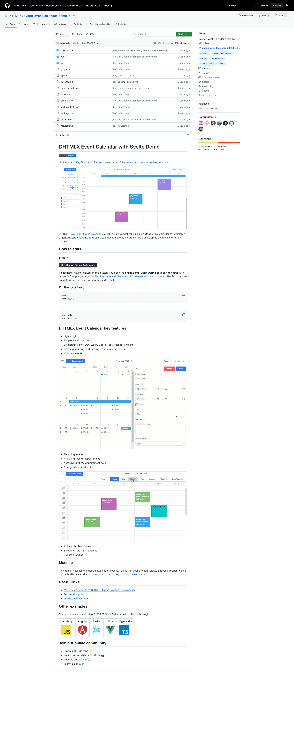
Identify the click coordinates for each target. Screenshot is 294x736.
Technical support (74, 594)
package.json (67, 113)
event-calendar (207, 63)
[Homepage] (7, 5)
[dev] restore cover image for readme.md (132, 88)
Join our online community (155, 162)
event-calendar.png (70, 88)
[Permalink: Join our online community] (57, 643)
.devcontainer (67, 50)
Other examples (128, 162)
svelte (221, 63)
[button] (184, 295)
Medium (82, 659)
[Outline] (188, 135)
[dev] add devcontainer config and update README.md (140, 50)
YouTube (95, 655)
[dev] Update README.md (86, 43)
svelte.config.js (67, 119)
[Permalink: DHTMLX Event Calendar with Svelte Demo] (57, 147)
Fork (265, 15)
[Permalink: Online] (57, 258)
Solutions (35, 5)
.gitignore (65, 69)
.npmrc (64, 75)
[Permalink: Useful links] (57, 582)
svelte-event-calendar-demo (45, 16)
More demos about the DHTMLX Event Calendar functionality (99, 589)
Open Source (72, 5)
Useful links (110, 162)
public (63, 56)
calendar (204, 53)
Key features (83, 162)
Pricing (108, 5)
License (97, 162)
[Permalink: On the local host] (57, 287)
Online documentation (76, 598)
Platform (18, 5)
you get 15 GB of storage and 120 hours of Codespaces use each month (123, 276)
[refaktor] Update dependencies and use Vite (134, 56)
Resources (52, 5)
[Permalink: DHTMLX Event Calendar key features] (57, 328)
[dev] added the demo (123, 75)
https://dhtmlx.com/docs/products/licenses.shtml (117, 574)
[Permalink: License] (57, 563)
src (62, 63)
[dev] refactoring (120, 63)
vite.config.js (66, 125)
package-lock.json (69, 107)
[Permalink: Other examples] (57, 606)
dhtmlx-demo (217, 58)
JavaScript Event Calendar (85, 233)
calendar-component (222, 53)
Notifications (247, 15)
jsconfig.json (66, 100)
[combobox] (155, 34)
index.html (65, 94)
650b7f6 (157, 43)
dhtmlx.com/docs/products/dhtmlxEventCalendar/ (228, 48)
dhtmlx (203, 58)
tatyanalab (65, 43)
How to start (66, 162)
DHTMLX (15, 16)
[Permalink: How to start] (57, 249)
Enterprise (92, 5)
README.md (66, 81)
